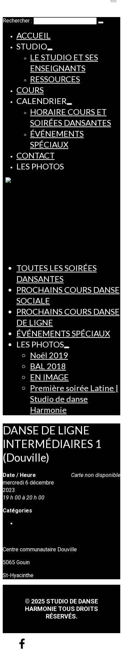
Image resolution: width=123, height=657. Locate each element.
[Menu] (113, 1)
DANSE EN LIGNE (37, 523)
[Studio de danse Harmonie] (62, 211)
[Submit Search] (101, 22)
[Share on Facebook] (21, 647)
